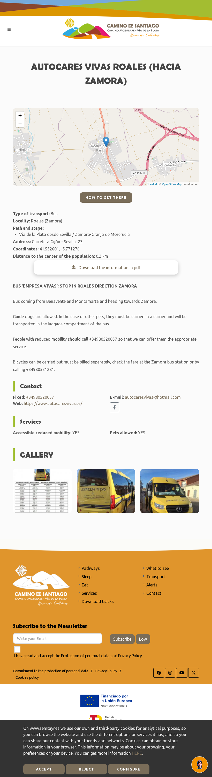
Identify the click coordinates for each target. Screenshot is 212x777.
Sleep (87, 576)
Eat (85, 585)
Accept (44, 769)
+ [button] (20, 115)
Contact (153, 593)
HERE (137, 753)
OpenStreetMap (172, 184)
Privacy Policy (130, 655)
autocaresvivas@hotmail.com (153, 397)
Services (89, 593)
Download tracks (98, 601)
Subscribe (122, 639)
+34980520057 (40, 397)
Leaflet (152, 184)
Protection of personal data (85, 655)
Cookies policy (27, 677)
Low (143, 639)
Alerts (151, 585)
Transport (155, 576)
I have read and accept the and (78, 655)
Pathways (91, 568)
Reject (86, 769)
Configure (128, 769)
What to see (157, 568)
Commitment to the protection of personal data (50, 671)
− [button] (20, 123)
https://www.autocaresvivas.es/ (53, 403)
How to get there (106, 197)
